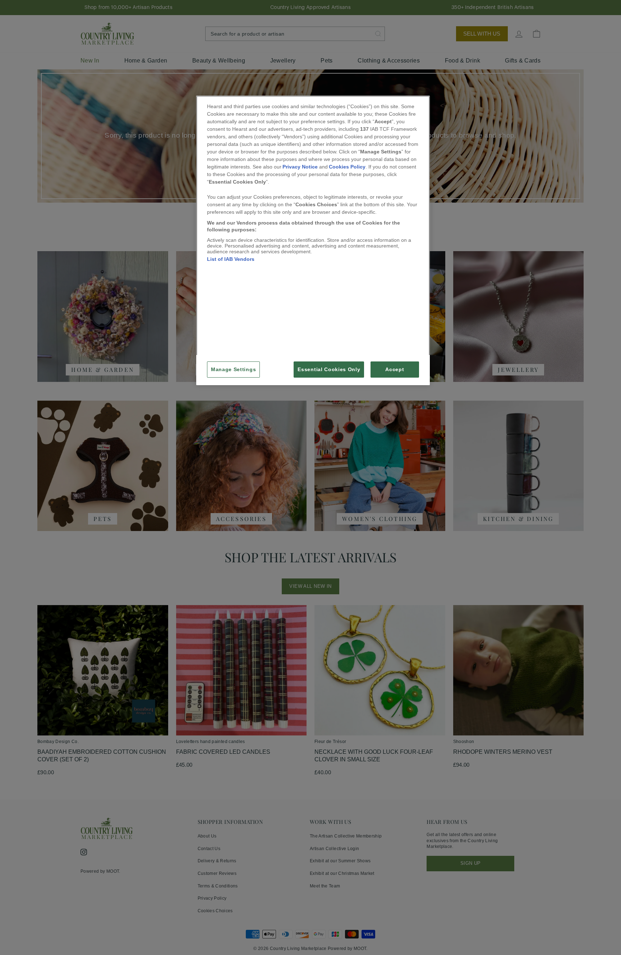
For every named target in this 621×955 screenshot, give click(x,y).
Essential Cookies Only (329, 369)
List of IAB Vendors (230, 259)
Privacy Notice (300, 167)
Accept (394, 369)
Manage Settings (233, 369)
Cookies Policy (347, 167)
